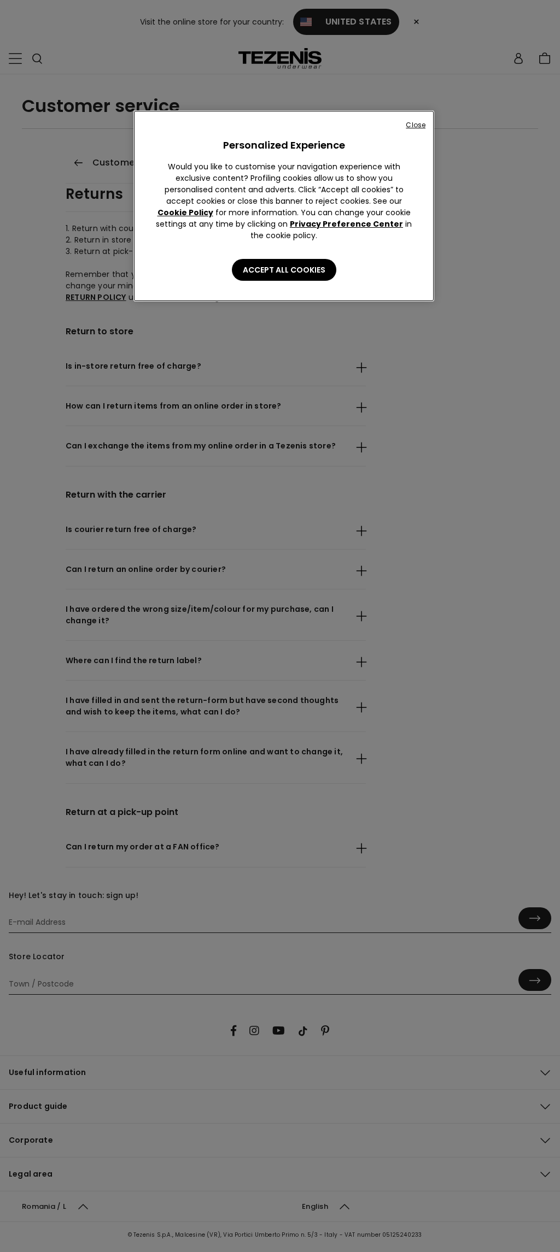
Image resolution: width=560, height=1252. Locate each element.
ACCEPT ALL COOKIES (284, 269)
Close (415, 124)
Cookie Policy (185, 212)
